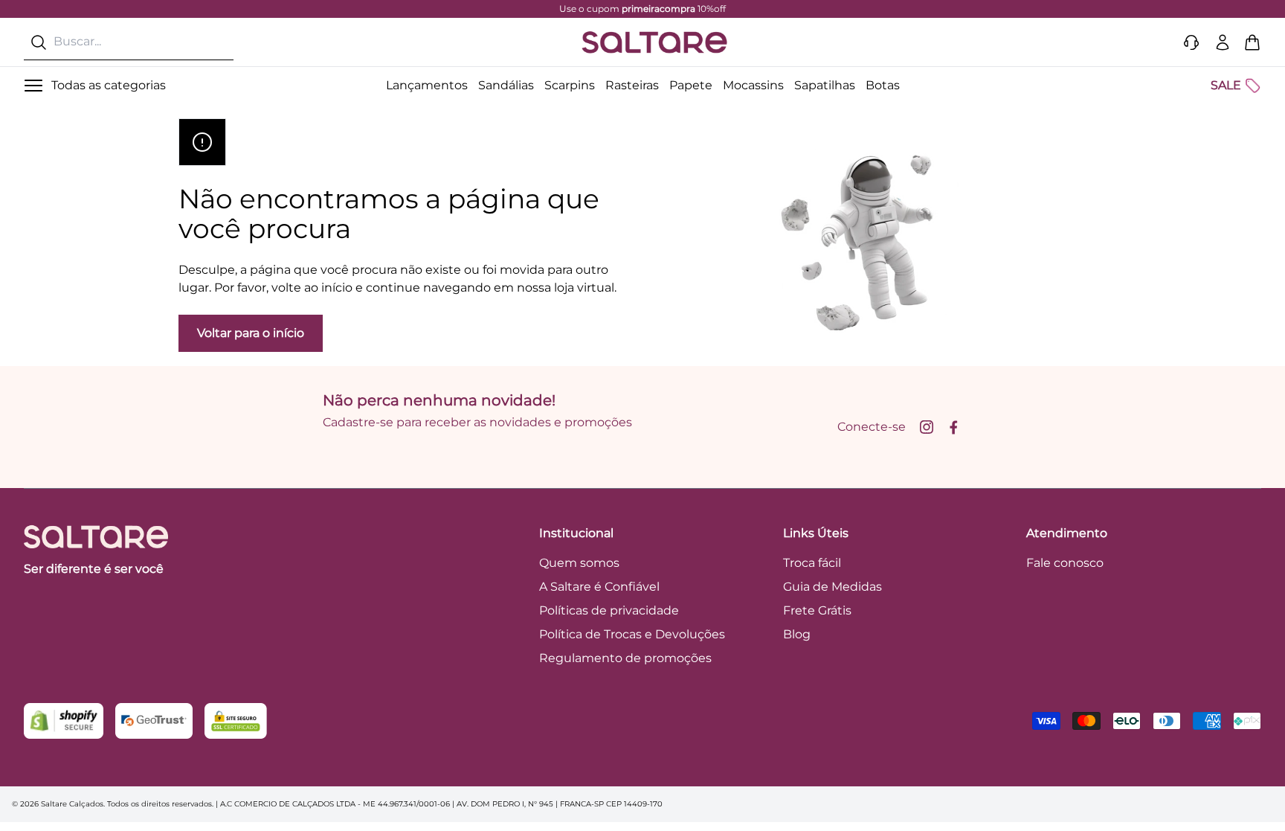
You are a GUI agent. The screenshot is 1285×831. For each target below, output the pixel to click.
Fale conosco (1065, 563)
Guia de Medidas (832, 587)
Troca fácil (812, 563)
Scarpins (569, 85)
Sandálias (506, 85)
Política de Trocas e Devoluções (632, 634)
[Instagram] (926, 427)
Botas (883, 85)
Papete (690, 85)
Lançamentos (427, 85)
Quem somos (579, 563)
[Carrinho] (1252, 42)
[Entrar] (1222, 42)
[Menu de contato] (1191, 42)
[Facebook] (953, 427)
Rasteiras (632, 85)
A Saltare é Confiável (599, 587)
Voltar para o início (250, 333)
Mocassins (753, 85)
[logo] (654, 42)
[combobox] (129, 42)
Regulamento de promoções (625, 658)
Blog (797, 634)
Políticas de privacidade (609, 610)
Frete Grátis (817, 610)
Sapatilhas (824, 85)
